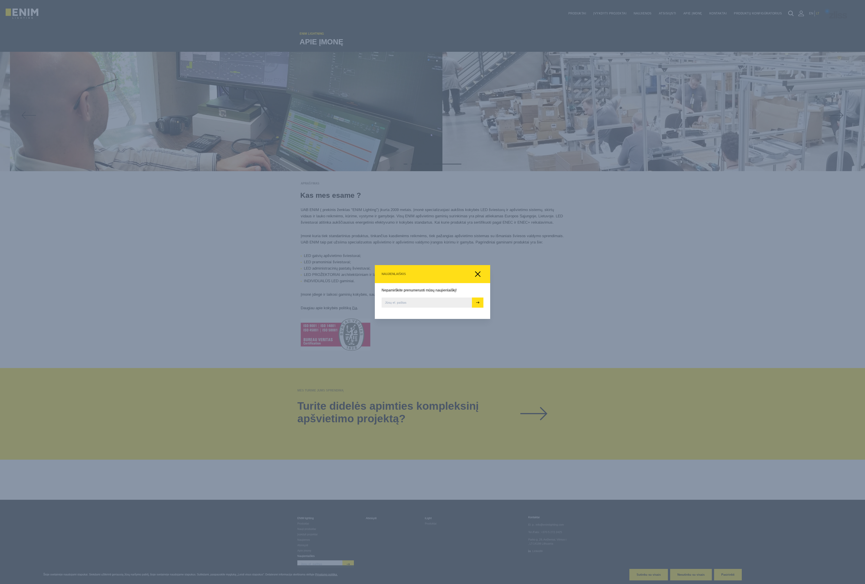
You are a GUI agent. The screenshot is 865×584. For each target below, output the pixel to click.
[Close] (477, 274)
